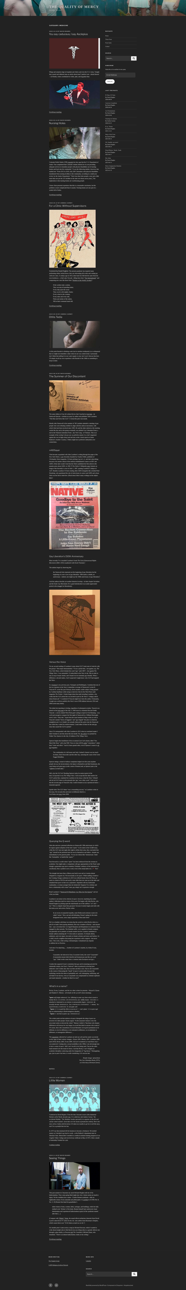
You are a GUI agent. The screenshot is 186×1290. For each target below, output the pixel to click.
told (72, 1232)
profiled (85, 1200)
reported (70, 162)
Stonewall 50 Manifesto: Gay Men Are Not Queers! (76, 892)
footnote (54, 685)
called (85, 743)
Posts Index (108, 43)
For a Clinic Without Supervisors (67, 205)
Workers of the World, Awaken (82, 280)
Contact (107, 46)
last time (89, 414)
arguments (55, 1037)
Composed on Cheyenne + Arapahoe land (120, 1285)
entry (88, 466)
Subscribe (110, 81)
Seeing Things (57, 1158)
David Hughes (65, 31)
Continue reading (55, 112)
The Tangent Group (54, 1261)
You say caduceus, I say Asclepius (68, 34)
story (60, 794)
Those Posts (108, 39)
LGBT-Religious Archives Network (58, 1265)
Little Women (57, 1080)
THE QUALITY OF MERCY (74, 7)
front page (61, 710)
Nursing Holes (57, 123)
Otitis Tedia (55, 316)
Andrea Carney (66, 203)
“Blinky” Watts (63, 1218)
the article (84, 734)
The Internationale (90, 278)
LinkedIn (88, 1261)
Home (107, 36)
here (50, 478)
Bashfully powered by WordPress (96, 1285)
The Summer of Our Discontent (67, 376)
